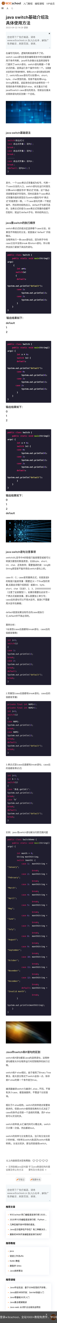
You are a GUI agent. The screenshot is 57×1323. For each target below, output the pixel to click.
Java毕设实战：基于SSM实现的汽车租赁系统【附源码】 (29, 1287)
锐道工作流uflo (17, 1256)
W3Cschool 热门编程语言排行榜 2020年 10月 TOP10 (28, 1214)
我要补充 (36, 1179)
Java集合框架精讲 (18, 1302)
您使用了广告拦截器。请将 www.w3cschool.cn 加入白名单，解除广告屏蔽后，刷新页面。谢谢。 (28, 40)
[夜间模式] (12, 8)
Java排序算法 (16, 1270)
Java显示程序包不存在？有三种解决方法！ (28, 1229)
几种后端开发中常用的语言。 (23, 1224)
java (12, 1251)
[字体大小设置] (7, 8)
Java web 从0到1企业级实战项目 (25, 1307)
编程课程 (39, 3)
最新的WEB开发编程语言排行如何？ (26, 1234)
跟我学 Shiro (15, 1266)
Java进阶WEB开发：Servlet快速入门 (27, 1292)
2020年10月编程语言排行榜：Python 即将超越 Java (28, 1219)
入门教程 (28, 3)
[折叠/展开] (2, 8)
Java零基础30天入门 (19, 1297)
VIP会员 (50, 3)
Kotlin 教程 (15, 1261)
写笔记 (21, 1179)
